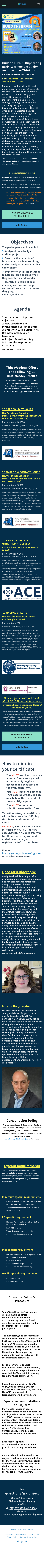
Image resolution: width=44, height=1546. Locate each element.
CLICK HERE (29, 204)
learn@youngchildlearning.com (21, 853)
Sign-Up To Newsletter (28, 1537)
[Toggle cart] (38, 4)
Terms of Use (34, 1534)
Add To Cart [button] (22, 225)
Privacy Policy (12, 1537)
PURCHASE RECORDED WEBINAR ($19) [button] (22, 214)
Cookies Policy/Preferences (15, 1534)
